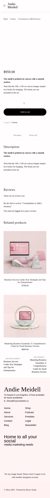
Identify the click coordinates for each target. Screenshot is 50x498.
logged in (19, 211)
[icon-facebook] (8, 454)
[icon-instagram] (38, 5)
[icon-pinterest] (41, 5)
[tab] (17, 135)
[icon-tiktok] (45, 5)
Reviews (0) (33, 135)
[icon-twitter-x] (35, 462)
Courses (13, 19)
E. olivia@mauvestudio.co (16, 401)
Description (17, 135)
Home (6, 19)
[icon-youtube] (21, 462)
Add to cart (25, 112)
